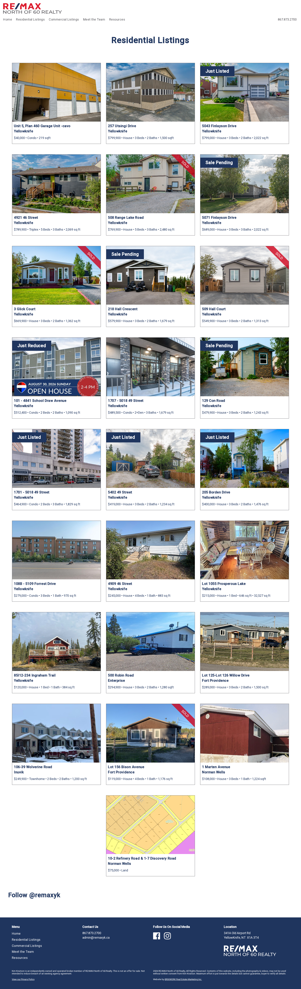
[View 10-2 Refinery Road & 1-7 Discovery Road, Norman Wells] (150, 824)
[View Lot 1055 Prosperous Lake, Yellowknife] (244, 550)
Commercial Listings (64, 19)
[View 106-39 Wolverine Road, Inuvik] (56, 733)
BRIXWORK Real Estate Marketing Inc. (183, 979)
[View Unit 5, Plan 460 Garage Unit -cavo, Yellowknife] (56, 92)
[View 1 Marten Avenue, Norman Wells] (244, 733)
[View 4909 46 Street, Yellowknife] (150, 550)
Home (7, 19)
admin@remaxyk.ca (96, 937)
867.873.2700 (287, 19)
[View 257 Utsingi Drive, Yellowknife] (150, 92)
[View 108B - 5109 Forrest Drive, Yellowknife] (56, 550)
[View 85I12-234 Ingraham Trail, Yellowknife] (56, 641)
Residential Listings (30, 19)
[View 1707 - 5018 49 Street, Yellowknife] (150, 367)
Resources (117, 19)
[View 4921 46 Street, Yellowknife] (56, 183)
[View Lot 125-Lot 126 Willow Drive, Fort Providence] (244, 641)
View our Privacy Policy (23, 979)
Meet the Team (94, 19)
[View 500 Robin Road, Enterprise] (150, 641)
